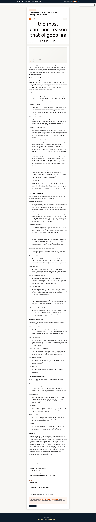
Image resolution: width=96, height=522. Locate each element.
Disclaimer (36, 1)
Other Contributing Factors (36, 53)
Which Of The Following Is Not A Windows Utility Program (40, 492)
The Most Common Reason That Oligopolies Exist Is (49, 499)
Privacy (40, 1)
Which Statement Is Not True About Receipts (37, 485)
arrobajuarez (20, 1)
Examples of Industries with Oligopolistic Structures (40, 55)
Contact (32, 1)
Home (26, 1)
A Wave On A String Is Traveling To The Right (37, 473)
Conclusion (34, 61)
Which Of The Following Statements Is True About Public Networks (41, 494)
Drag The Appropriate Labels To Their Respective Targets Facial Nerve (42, 475)
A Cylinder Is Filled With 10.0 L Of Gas (36, 470)
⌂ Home (75, 1)
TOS (43, 1)
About (29, 1)
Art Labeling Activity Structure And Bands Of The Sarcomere (40, 487)
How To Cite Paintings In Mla (35, 489)
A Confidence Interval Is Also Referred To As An (38, 468)
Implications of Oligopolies (36, 57)
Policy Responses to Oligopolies (37, 59)
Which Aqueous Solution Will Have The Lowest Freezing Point (40, 465)
